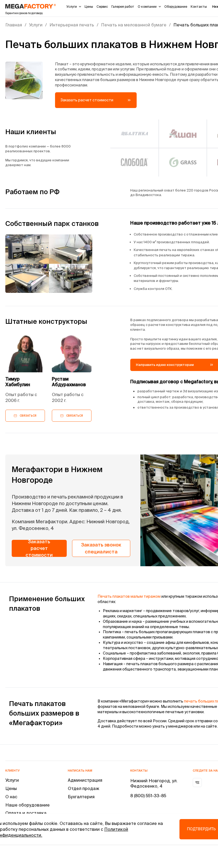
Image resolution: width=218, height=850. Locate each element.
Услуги (71, 6)
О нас (11, 797)
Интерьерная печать (71, 24)
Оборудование (175, 6)
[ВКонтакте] (197, 782)
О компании (147, 6)
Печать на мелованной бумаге (133, 24)
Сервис (102, 6)
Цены (89, 6)
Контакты (199, 6)
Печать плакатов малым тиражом (129, 596)
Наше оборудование (27, 805)
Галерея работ (122, 6)
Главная (13, 24)
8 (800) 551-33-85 (148, 795)
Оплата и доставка (26, 813)
